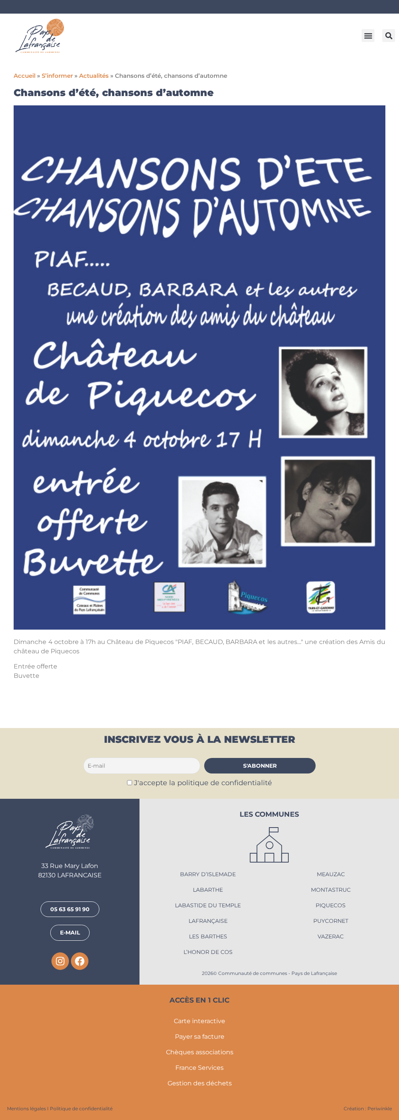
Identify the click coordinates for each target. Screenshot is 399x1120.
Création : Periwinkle (368, 1108)
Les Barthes (208, 936)
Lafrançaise (208, 920)
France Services (199, 1067)
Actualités (94, 75)
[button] (368, 35)
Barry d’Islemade (208, 874)
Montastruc (331, 889)
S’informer (57, 75)
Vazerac (331, 936)
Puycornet (330, 920)
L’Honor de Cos (208, 952)
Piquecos (331, 905)
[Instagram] (60, 961)
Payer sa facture (199, 1036)
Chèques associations (199, 1052)
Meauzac (331, 874)
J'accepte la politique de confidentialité (203, 783)
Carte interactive (199, 1021)
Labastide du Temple (208, 905)
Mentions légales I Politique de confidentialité (60, 1108)
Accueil (24, 75)
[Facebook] (79, 961)
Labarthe (208, 889)
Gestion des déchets (200, 1083)
